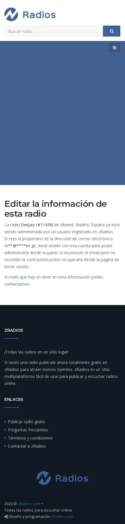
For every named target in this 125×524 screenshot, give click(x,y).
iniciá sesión (49, 245)
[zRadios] (30, 14)
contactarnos (16, 284)
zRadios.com (29, 503)
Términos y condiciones (30, 438)
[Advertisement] (62, 119)
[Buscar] (111, 31)
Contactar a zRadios (27, 446)
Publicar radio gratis (26, 421)
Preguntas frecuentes (28, 430)
